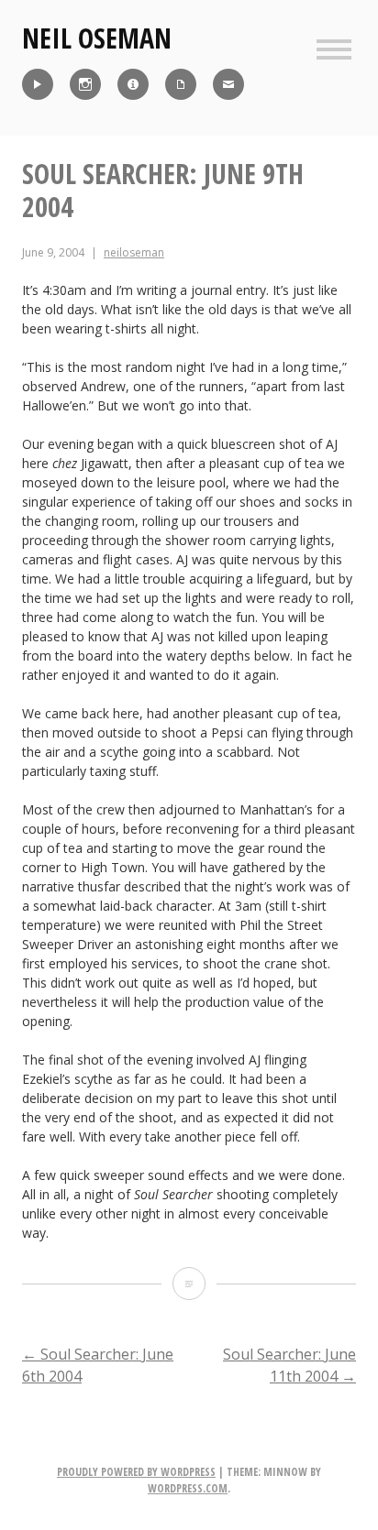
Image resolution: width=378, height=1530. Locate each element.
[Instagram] (85, 84)
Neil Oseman (97, 38)
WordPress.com (188, 1488)
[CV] (181, 84)
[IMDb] (133, 84)
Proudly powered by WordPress (136, 1472)
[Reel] (38, 84)
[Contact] (228, 84)
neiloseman (134, 252)
